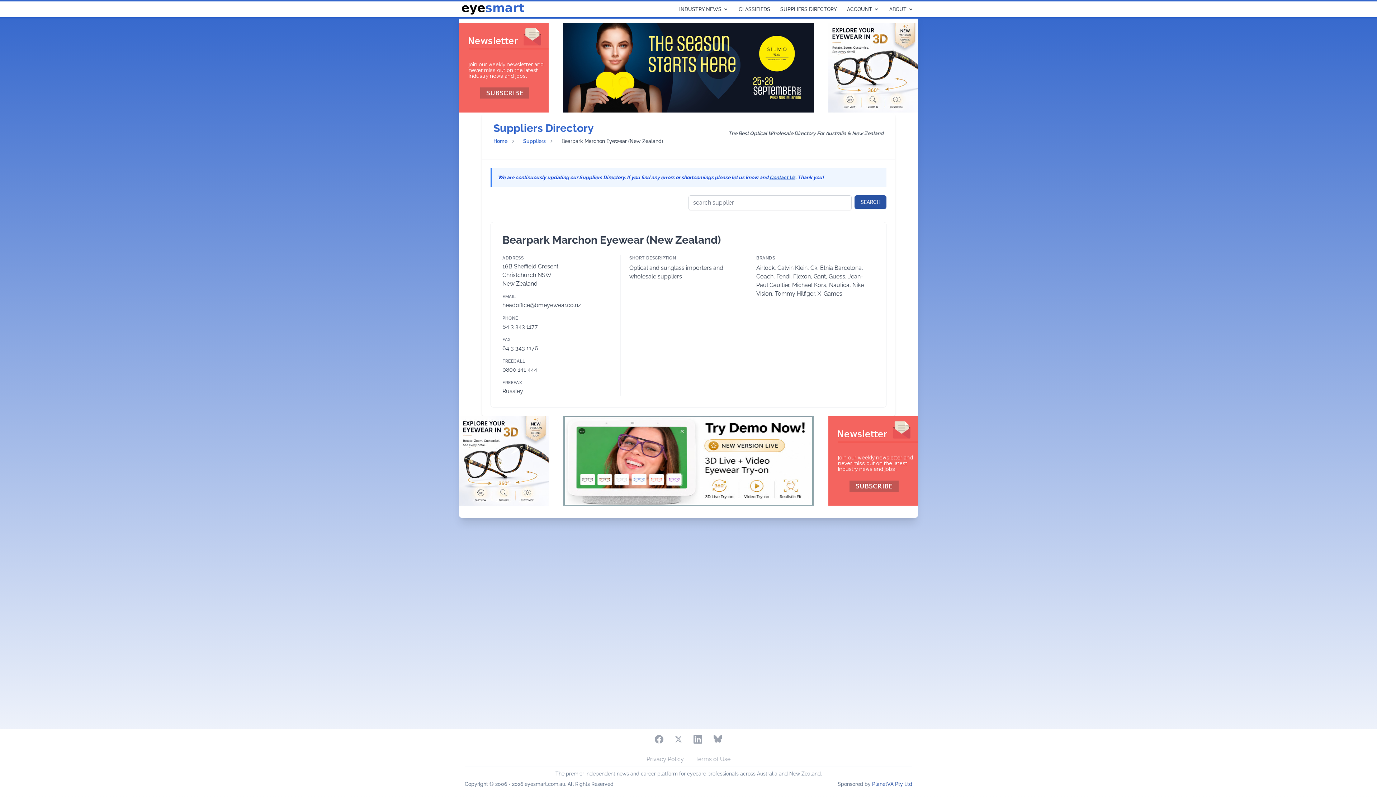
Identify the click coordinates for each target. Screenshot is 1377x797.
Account (859, 9)
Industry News (700, 9)
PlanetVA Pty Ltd (892, 784)
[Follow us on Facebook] (659, 739)
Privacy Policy (665, 759)
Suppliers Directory (808, 9)
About (898, 9)
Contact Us (782, 177)
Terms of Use (712, 759)
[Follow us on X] (678, 739)
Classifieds (754, 9)
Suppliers (534, 141)
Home (500, 141)
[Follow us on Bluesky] (718, 739)
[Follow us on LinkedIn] (698, 739)
